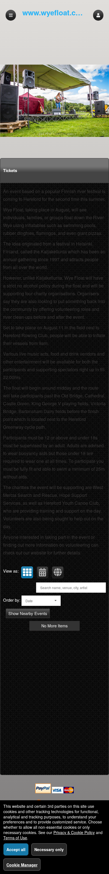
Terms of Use (15, 837)
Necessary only (49, 849)
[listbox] (41, 601)
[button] (98, 15)
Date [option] (29, 600)
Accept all (15, 849)
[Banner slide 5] (54, 100)
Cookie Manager (21, 865)
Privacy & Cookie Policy (74, 832)
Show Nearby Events (27, 613)
